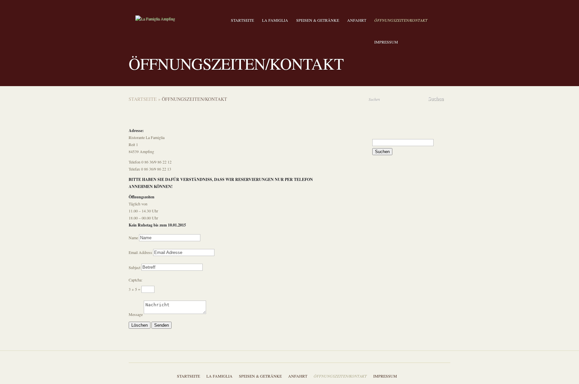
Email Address (140, 252)
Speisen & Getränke (317, 20)
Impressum (386, 42)
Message (136, 314)
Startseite (242, 20)
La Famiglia (275, 20)
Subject (134, 267)
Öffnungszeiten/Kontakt (401, 20)
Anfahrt (356, 20)
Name (133, 237)
